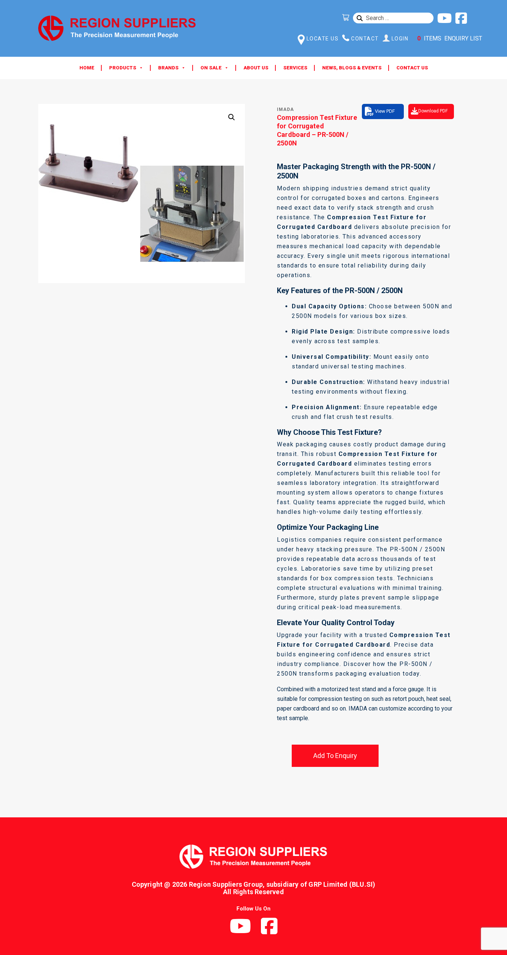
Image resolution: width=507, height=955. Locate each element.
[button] (231, 117)
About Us (255, 67)
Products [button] (122, 67)
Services (295, 67)
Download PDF (433, 111)
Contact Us (412, 67)
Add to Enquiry (335, 755)
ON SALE (211, 67)
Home (86, 67)
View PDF (385, 111)
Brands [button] (168, 67)
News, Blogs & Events (352, 67)
